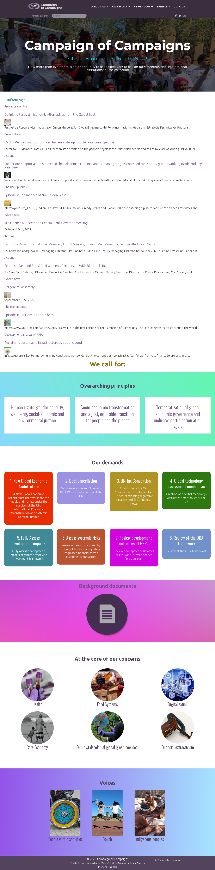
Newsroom (142, 6)
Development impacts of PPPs (23, 334)
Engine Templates (109, 867)
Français (35, 15)
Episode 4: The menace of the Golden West (35, 195)
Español (44, 15)
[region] (107, 55)
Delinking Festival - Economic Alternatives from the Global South (50, 114)
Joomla (133, 863)
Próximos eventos (15, 106)
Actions (9, 155)
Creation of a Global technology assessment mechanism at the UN (186, 497)
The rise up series (15, 187)
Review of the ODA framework (187, 551)
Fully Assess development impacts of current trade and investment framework (28, 554)
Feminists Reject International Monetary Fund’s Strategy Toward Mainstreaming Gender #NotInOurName (79, 244)
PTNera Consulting (108, 863)
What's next (12, 214)
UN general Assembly (19, 287)
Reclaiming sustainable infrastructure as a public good (43, 342)
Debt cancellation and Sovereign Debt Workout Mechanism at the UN (81, 492)
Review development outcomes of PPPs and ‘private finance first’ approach (134, 554)
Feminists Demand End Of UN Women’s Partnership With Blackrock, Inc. (55, 265)
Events (162, 6)
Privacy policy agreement (169, 860)
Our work (120, 6)
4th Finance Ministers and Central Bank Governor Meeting (46, 223)
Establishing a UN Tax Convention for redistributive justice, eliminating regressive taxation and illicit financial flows (134, 496)
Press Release (12, 134)
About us (98, 6)
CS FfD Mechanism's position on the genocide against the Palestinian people (59, 142)
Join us (179, 6)
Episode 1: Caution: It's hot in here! (29, 315)
